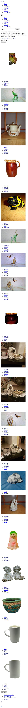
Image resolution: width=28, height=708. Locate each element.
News (5, 5)
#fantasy (6, 105)
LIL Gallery (7, 6)
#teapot (5, 147)
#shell (5, 492)
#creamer (6, 185)
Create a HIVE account (9, 697)
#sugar (5, 339)
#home (5, 651)
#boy (5, 591)
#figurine (6, 83)
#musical (6, 517)
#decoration (6, 560)
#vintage (6, 149)
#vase (5, 617)
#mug (5, 649)
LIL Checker (7, 12)
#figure (5, 106)
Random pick (10, 38)
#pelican (6, 269)
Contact (6, 699)
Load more (3, 692)
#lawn (5, 587)
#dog (5, 559)
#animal (6, 109)
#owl (5, 84)
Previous (3, 41)
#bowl (5, 340)
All (15, 38)
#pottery (6, 187)
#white (5, 650)
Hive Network (7, 696)
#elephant (6, 104)
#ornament (6, 227)
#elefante (6, 371)
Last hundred (4, 38)
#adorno (6, 374)
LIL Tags (6, 8)
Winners (6, 11)
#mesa (5, 375)
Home (5, 4)
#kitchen (6, 191)
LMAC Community (9, 695)
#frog (5, 223)
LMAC (2, 1)
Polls (5, 9)
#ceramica (6, 372)
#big (5, 654)
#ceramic (6, 81)
